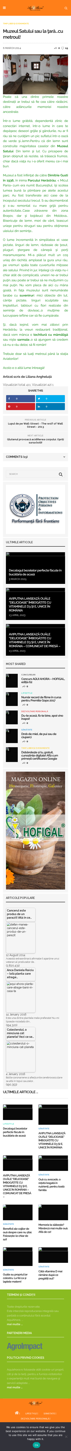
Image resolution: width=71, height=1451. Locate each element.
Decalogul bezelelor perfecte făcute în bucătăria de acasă (15, 1132)
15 (66, 48)
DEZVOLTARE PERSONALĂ (34, 711)
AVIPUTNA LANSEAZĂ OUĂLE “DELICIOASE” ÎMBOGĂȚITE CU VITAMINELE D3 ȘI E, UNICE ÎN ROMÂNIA (30, 604)
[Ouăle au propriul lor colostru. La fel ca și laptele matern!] (18, 1256)
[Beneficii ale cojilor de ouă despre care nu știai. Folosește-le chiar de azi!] (18, 1212)
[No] (66, 1437)
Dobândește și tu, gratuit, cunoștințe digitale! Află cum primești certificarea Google (39, 755)
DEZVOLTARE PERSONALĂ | (35, 1418)
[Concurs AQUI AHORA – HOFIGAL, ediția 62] (12, 681)
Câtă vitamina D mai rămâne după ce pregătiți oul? (50, 1275)
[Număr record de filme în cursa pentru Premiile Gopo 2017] (12, 699)
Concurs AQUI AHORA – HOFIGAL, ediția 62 (43, 680)
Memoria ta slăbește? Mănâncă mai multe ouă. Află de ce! (53, 1228)
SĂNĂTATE (26, 730)
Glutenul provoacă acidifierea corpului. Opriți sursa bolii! (35, 441)
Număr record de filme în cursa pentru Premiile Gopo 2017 (41, 699)
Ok (36, 1445)
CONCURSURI (28, 675)
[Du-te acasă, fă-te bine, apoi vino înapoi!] (12, 717)
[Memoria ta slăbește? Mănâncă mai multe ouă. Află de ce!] (53, 1212)
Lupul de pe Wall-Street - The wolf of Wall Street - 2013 (35, 425)
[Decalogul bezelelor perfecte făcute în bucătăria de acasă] (35, 568)
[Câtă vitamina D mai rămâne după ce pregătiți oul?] (53, 1255)
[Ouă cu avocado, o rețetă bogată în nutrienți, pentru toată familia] (53, 1163)
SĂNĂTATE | (50, 1413)
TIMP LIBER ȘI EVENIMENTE (16, 24)
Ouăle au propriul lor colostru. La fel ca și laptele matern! (15, 1278)
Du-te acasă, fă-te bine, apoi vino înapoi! (42, 717)
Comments (17, 456)
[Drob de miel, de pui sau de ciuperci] (12, 736)
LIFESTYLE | (31, 1413)
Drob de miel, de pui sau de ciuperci (38, 735)
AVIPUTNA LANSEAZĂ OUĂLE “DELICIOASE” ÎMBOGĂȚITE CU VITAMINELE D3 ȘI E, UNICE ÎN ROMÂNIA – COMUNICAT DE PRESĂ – (34, 640)
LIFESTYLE (27, 693)
